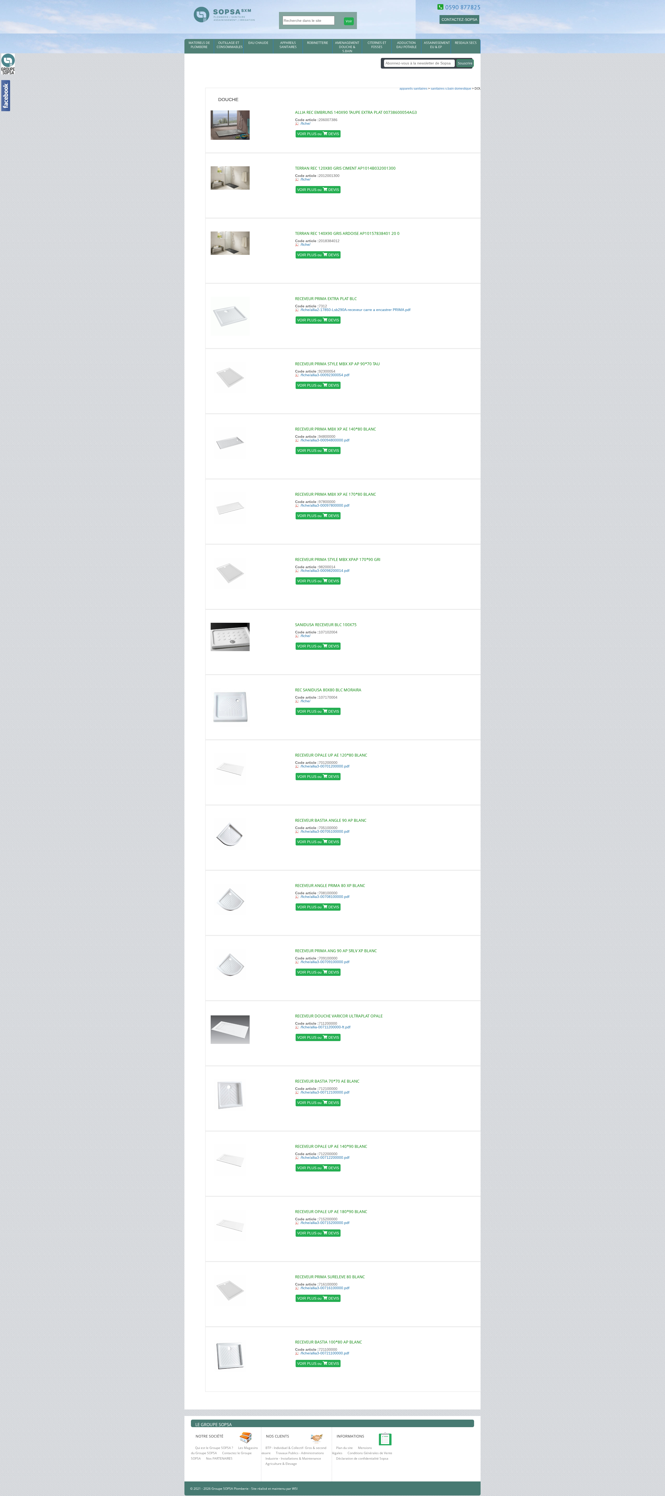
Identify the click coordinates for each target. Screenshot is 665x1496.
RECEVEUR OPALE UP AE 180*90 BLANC (331, 1211)
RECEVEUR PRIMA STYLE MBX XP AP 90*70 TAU (337, 363)
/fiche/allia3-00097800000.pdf (325, 505)
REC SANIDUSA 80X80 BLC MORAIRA (328, 689)
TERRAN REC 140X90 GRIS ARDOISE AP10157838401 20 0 (347, 233)
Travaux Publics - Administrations (300, 1453)
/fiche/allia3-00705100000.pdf (325, 831)
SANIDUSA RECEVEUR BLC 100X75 (326, 624)
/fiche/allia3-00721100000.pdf (325, 1353)
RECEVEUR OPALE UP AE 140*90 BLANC (331, 1146)
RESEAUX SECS (466, 43)
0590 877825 (463, 7)
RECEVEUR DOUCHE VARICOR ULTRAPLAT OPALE (339, 1015)
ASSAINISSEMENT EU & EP (437, 45)
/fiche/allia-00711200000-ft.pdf (325, 1027)
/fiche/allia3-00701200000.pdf (325, 766)
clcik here (658, 452)
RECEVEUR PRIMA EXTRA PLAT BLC (326, 298)
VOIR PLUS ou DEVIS (318, 134)
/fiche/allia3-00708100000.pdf (325, 897)
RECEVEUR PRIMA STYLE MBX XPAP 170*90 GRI (337, 559)
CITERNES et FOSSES (377, 45)
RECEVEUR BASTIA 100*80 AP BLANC (328, 1342)
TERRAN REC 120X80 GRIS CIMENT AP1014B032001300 (345, 168)
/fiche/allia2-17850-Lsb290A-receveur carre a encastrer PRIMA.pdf (355, 310)
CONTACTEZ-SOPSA (459, 19)
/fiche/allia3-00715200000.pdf (325, 1223)
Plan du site (344, 1448)
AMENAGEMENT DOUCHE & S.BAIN (347, 47)
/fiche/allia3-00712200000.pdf (325, 1157)
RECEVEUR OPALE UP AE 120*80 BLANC (331, 755)
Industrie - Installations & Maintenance (293, 1458)
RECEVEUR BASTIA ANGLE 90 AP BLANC (330, 820)
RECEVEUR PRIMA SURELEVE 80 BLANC (330, 1276)
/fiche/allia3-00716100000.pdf (325, 1288)
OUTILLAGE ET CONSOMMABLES (230, 45)
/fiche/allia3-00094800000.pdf (325, 440)
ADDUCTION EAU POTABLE (406, 45)
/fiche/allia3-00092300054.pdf (325, 375)
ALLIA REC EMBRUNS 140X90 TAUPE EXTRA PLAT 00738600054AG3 (356, 112)
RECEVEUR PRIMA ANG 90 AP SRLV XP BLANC (336, 950)
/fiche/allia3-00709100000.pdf (325, 962)
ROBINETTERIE (317, 43)
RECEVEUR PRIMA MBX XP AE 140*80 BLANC (335, 429)
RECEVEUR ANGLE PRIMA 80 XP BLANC (330, 885)
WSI (294, 1488)
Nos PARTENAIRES (219, 1458)
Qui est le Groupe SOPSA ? (214, 1448)
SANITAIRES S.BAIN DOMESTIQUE (451, 88)
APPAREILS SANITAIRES (288, 45)
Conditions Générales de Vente (370, 1453)
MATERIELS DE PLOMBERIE (199, 45)
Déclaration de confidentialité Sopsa (362, 1458)
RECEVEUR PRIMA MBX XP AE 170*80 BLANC (335, 494)
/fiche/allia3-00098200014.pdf (325, 570)
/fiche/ (305, 123)
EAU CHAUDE (258, 43)
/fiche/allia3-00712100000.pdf (325, 1092)
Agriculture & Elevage (281, 1463)
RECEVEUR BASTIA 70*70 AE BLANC (327, 1081)
